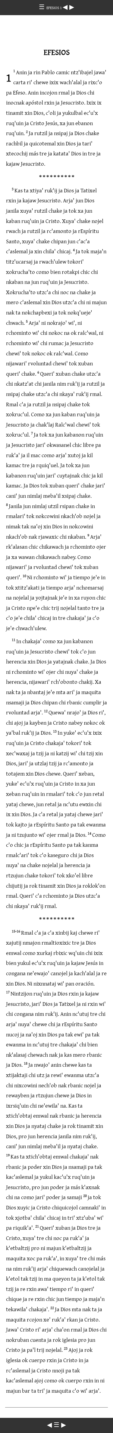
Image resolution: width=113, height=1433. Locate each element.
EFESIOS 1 (54, 8)
